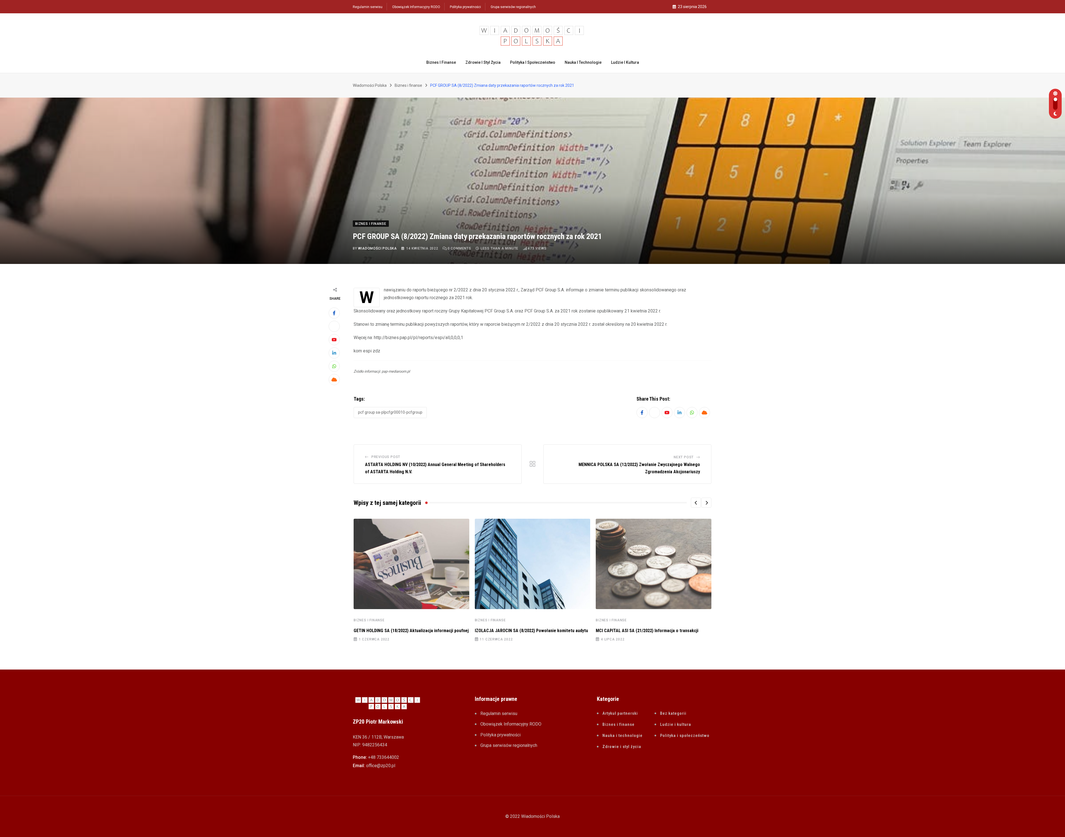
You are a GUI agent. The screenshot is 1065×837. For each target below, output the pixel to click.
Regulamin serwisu (367, 7)
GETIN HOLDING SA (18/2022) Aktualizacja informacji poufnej (411, 630)
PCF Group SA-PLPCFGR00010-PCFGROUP (390, 412)
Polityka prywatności (465, 7)
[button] (696, 503)
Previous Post (385, 457)
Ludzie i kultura (625, 62)
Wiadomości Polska (377, 248)
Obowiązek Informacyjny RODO (416, 7)
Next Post (684, 457)
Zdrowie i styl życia (483, 62)
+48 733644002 (383, 757)
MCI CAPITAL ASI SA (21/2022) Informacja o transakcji (647, 630)
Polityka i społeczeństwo (532, 62)
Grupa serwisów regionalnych (513, 7)
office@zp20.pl (380, 765)
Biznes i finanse (441, 62)
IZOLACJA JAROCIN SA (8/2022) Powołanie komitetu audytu (531, 630)
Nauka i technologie (583, 62)
